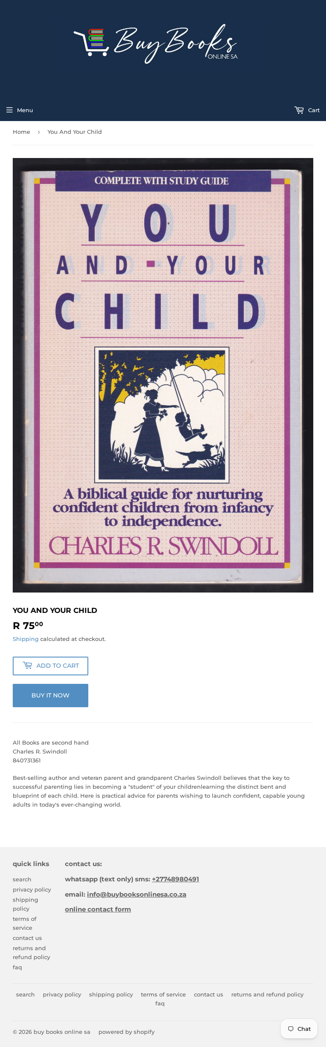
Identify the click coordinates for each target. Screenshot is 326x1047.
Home (21, 131)
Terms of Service (163, 994)
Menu (25, 110)
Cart (313, 110)
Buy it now (50, 695)
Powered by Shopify (126, 1031)
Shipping (26, 638)
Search (22, 879)
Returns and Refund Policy (267, 994)
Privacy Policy (32, 889)
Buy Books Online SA (62, 1031)
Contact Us (27, 937)
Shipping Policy (111, 994)
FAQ (17, 967)
